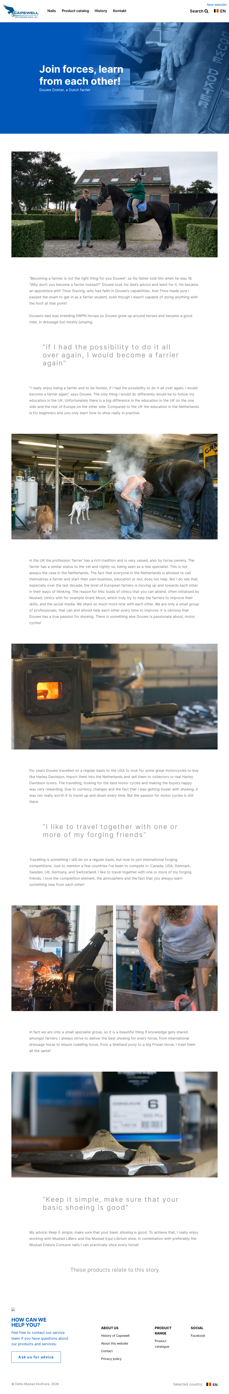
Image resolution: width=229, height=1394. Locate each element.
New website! (217, 4)
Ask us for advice (36, 1357)
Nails (51, 10)
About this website (114, 1343)
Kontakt (119, 10)
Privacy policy (111, 1359)
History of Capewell (115, 1335)
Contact (107, 1351)
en (222, 11)
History (101, 10)
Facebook (198, 1335)
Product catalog (75, 10)
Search (197, 11)
